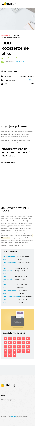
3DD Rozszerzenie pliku (11, 37)
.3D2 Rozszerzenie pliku (7, 270)
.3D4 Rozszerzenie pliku (7, 279)
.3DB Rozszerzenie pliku (11, 296)
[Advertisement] (17, 105)
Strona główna (6, 35)
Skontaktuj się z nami (8, 400)
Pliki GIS (16, 35)
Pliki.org (13, 416)
